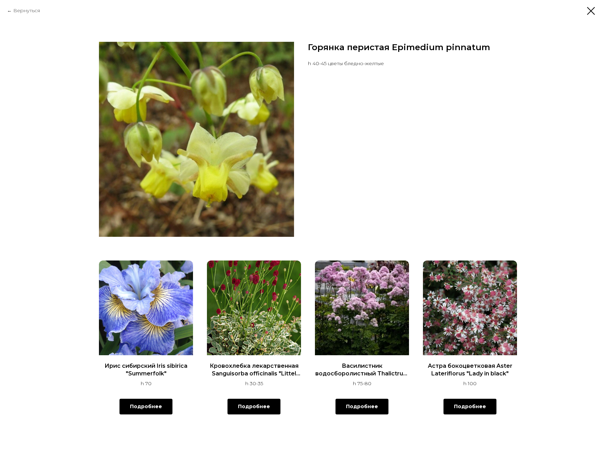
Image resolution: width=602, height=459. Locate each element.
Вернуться (26, 10)
